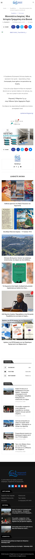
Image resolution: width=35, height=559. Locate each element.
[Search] (33, 2)
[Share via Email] (30, 27)
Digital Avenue (22, 556)
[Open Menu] (1, 2)
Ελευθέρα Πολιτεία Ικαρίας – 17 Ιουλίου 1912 (17, 232)
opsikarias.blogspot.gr (26, 113)
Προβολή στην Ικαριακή (7, 495)
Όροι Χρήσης (21, 498)
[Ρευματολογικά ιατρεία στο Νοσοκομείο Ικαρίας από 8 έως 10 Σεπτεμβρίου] (8, 436)
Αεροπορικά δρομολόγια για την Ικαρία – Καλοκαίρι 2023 (17, 546)
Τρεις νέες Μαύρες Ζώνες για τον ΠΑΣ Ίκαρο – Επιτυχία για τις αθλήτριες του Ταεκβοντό (23, 446)
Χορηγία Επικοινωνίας (7, 498)
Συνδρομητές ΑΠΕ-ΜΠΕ (24, 500)
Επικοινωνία (21, 495)
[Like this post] (13, 27)
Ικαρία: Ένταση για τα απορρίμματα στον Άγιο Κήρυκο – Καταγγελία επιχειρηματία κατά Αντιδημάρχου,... (22, 511)
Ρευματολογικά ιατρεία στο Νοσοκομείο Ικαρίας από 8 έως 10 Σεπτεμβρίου (23, 435)
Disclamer (4, 500)
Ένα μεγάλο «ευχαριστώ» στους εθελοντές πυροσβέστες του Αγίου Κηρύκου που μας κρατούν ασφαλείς (23, 410)
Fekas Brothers (13, 556)
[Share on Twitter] (22, 27)
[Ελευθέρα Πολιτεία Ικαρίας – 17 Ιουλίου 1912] (17, 218)
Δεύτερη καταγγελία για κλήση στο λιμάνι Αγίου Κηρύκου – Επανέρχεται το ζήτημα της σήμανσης (23, 423)
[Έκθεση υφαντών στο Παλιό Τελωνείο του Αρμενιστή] (17, 190)
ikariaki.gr (7, 22)
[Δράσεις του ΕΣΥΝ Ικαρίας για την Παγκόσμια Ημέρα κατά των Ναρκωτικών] (17, 329)
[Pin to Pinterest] (26, 27)
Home (4, 8)
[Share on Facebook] (18, 27)
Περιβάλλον (13, 8)
